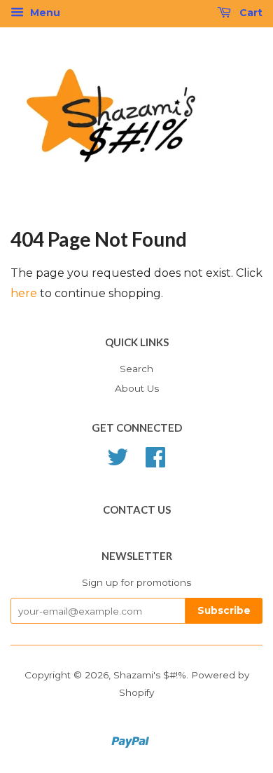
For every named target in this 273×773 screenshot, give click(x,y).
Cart (249, 12)
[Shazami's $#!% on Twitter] (117, 461)
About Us (137, 388)
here (23, 293)
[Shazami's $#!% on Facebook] (155, 461)
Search (136, 368)
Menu (43, 12)
